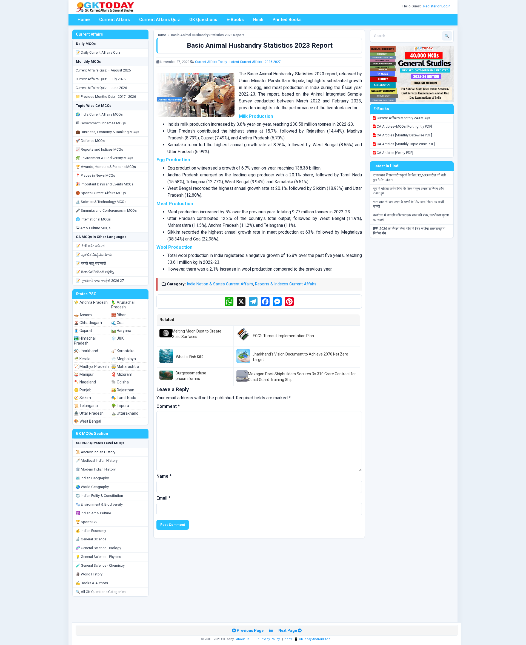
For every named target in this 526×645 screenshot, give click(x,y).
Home (84, 19)
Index (288, 639)
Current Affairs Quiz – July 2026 (100, 79)
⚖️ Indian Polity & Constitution (99, 496)
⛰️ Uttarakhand (124, 413)
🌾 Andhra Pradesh (91, 302)
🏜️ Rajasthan (122, 390)
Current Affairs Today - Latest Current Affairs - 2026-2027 (238, 62)
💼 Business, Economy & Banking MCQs (107, 132)
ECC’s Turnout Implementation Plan (283, 336)
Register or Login (437, 6)
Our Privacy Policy (266, 639)
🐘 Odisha (120, 382)
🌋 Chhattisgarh (88, 322)
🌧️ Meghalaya (123, 359)
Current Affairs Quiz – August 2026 (103, 70)
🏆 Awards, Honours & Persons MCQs (106, 167)
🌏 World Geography (92, 487)
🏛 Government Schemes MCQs (101, 123)
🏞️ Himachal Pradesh (85, 340)
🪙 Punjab (83, 390)
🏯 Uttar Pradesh (89, 413)
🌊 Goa (117, 322)
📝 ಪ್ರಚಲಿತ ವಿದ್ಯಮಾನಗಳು (94, 255)
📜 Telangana (86, 405)
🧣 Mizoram (121, 374)
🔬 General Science (91, 539)
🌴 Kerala (82, 359)
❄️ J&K (117, 338)
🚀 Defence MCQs (90, 141)
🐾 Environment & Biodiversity (99, 504)
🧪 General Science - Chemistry (100, 565)
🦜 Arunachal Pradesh (123, 304)
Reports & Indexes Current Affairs (285, 284)
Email (163, 498)
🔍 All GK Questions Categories (100, 592)
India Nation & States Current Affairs (220, 284)
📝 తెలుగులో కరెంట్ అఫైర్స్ (95, 272)
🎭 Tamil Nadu (123, 397)
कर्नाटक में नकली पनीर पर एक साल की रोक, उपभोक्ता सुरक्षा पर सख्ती (411, 217)
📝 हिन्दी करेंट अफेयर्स (90, 246)
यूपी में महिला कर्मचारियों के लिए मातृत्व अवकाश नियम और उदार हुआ (408, 191)
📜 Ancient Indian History (95, 452)
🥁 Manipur (84, 374)
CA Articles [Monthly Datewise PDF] (404, 135)
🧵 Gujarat (83, 330)
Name (163, 476)
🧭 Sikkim (82, 397)
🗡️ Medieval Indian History (97, 460)
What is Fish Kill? (190, 357)
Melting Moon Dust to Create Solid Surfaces (196, 334)
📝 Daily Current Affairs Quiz (98, 52)
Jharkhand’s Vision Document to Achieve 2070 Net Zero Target (300, 357)
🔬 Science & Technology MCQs (101, 202)
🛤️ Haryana (121, 330)
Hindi (258, 19)
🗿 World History (89, 574)
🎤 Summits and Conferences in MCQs (106, 210)
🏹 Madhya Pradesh (91, 366)
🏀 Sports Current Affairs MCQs (101, 193)
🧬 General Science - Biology (98, 548)
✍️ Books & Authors (92, 583)
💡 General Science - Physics (98, 557)
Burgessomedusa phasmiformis (191, 376)
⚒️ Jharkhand (86, 351)
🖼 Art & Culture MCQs (93, 228)
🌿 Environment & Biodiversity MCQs (104, 158)
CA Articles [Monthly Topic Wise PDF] (405, 144)
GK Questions (203, 19)
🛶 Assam (83, 315)
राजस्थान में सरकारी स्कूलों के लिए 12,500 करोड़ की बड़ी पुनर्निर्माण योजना (409, 177)
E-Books (235, 19)
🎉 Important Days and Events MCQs (104, 184)
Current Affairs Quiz (159, 19)
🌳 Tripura (120, 405)
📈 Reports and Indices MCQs (99, 149)
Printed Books (287, 19)
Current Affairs (114, 19)
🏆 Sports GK (86, 522)
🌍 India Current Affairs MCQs (99, 114)
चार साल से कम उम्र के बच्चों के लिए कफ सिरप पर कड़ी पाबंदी (408, 204)
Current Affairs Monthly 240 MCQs (403, 118)
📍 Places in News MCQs (95, 175)
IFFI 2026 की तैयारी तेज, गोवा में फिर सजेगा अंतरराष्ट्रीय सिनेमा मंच (409, 231)
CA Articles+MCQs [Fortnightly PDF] (404, 126)
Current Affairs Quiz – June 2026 (101, 88)
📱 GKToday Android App (312, 639)
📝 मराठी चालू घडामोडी (91, 263)
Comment (168, 406)
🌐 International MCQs (93, 219)
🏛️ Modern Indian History (96, 469)
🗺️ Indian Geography (92, 478)
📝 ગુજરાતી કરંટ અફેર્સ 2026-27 (100, 281)
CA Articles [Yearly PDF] (394, 153)
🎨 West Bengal (87, 421)
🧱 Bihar (118, 315)
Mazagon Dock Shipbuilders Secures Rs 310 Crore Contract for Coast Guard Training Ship (302, 377)
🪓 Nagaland (85, 382)
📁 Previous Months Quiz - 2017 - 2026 (106, 96)
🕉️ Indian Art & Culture (93, 513)
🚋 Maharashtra (125, 366)
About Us (242, 639)
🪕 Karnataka (123, 351)
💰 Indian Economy (91, 531)
